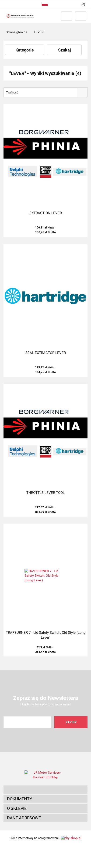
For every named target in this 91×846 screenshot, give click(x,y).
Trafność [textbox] (12, 92)
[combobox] (46, 92)
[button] (46, 789)
